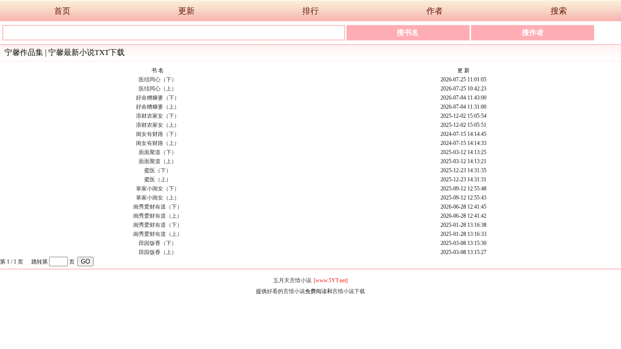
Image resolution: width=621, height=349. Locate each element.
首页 (62, 10)
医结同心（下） (158, 79)
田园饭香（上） (158, 252)
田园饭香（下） (158, 243)
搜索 (559, 10)
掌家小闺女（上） (158, 197)
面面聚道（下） (158, 152)
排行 (310, 10)
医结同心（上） (158, 88)
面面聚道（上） (158, 161)
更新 (186, 10)
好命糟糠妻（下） (158, 98)
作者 (434, 10)
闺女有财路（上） (158, 143)
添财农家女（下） (158, 116)
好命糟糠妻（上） (158, 107)
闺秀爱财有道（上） (157, 216)
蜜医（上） (157, 179)
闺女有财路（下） (158, 134)
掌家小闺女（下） (158, 188)
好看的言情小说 (286, 291)
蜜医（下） (157, 170)
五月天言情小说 (292, 280)
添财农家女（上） (158, 125)
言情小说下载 (348, 291)
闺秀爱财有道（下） (157, 207)
